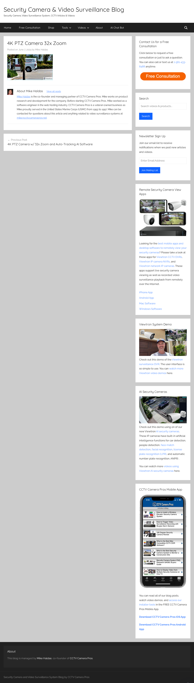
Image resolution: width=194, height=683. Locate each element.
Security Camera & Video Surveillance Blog (64, 9)
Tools (65, 27)
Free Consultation (29, 27)
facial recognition (162, 449)
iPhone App (146, 292)
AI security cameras (167, 431)
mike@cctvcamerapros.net (32, 117)
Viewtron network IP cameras (156, 265)
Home (7, 27)
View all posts (54, 91)
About (99, 27)
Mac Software (147, 303)
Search (146, 116)
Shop (51, 27)
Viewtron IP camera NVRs (154, 261)
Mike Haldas (41, 49)
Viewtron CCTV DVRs (169, 256)
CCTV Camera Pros (81, 658)
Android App (146, 297)
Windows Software (150, 308)
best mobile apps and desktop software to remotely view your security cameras (163, 248)
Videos (82, 27)
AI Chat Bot (117, 27)
